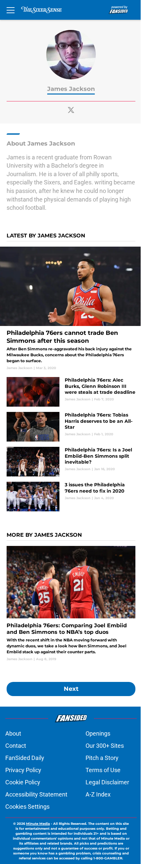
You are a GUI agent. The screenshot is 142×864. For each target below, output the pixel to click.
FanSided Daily (24, 757)
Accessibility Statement (36, 794)
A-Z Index (98, 794)
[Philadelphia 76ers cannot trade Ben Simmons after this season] (71, 309)
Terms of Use (103, 770)
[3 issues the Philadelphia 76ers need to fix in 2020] (71, 496)
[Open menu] (11, 10)
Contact (15, 745)
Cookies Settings (27, 806)
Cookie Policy (22, 782)
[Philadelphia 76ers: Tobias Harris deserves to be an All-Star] (71, 427)
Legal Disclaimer (107, 782)
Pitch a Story (102, 757)
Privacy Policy (23, 770)
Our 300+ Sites (105, 745)
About (13, 733)
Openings (98, 733)
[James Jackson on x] (71, 110)
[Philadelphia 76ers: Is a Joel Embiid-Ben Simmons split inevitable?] (71, 461)
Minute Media (38, 824)
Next (71, 688)
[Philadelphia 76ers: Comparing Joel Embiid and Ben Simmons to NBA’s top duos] (71, 604)
